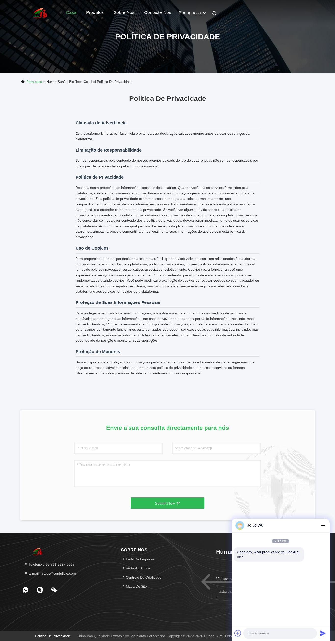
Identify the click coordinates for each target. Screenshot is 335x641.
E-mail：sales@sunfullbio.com (52, 573)
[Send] (323, 633)
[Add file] (237, 633)
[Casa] (40, 12)
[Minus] (323, 525)
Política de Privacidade (53, 636)
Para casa (34, 82)
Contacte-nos (157, 12)
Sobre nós (124, 12)
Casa (71, 12)
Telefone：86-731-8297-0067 (51, 564)
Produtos (95, 12)
